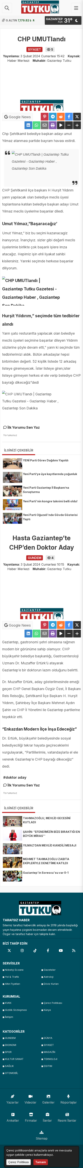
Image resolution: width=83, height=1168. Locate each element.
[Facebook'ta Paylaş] (69, 117)
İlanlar (47, 1120)
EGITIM (48, 1066)
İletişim (9, 1016)
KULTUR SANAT (14, 1059)
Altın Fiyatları (12, 983)
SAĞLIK (9, 1066)
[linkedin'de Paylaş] (28, 125)
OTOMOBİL (11, 1073)
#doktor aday (14, 777)
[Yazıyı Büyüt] (77, 125)
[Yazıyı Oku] (61, 125)
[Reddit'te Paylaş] (61, 117)
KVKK (8, 1002)
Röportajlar (68, 1102)
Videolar (30, 1102)
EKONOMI (10, 1045)
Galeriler (48, 1102)
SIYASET (49, 1045)
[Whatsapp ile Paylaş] (36, 125)
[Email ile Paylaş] (44, 125)
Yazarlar (12, 1102)
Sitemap (41, 1138)
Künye (47, 1009)
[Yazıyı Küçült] (69, 125)
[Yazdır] (53, 125)
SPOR (8, 1052)
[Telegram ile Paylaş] (53, 117)
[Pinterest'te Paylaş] (44, 117)
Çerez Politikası (53, 1002)
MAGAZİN (49, 1052)
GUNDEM (10, 1038)
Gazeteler (50, 969)
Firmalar (31, 1120)
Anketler (13, 1120)
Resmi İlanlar (67, 1120)
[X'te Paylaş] (77, 117)
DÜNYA (48, 1038)
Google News (19, 117)
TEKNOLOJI (50, 1059)
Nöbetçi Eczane (14, 969)
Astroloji (48, 976)
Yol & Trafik (12, 976)
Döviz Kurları (51, 983)
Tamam (40, 1162)
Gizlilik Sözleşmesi (16, 1009)
